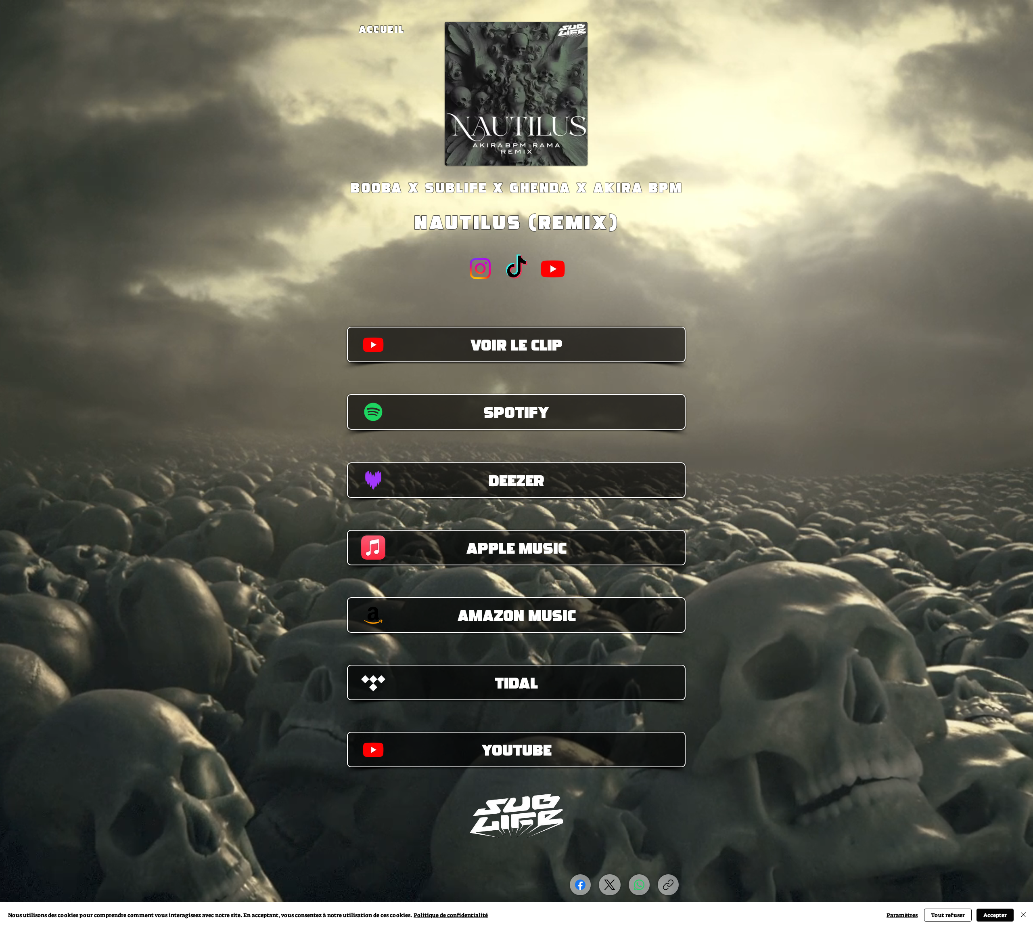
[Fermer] (1023, 915)
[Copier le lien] (668, 884)
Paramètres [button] (902, 915)
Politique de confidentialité (451, 915)
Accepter (995, 915)
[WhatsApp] (639, 884)
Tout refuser (948, 915)
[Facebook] (580, 884)
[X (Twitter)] (610, 884)
